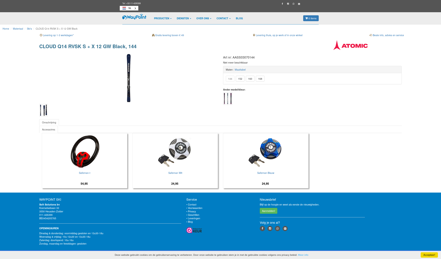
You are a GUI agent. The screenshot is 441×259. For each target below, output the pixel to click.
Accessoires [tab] (48, 129)
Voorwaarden (195, 208)
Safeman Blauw (265, 173)
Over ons (203, 18)
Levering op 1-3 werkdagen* (58, 35)
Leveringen (194, 218)
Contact (223, 18)
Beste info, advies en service (388, 35)
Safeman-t (84, 173)
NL (130, 8)
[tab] (49, 122)
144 (230, 78)
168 (260, 78)
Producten (162, 18)
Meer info (303, 254)
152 (240, 78)
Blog (239, 18)
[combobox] (129, 8)
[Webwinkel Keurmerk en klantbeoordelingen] (220, 230)
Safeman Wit (175, 173)
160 (250, 78)
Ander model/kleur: (234, 89)
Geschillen (193, 214)
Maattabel (240, 69)
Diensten (183, 18)
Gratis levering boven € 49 (169, 35)
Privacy (192, 211)
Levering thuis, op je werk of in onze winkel (278, 35)
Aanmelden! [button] (268, 211)
